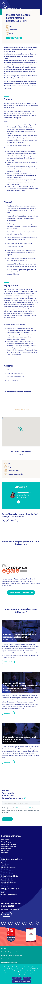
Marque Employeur (7, 842)
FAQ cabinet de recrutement (9, 962)
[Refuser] (41, 966)
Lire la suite (8, 662)
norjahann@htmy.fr (23, 495)
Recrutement (5, 839)
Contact (6, 914)
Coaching (4, 865)
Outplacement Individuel (8, 867)
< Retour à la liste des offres (21, 409)
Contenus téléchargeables (9, 894)
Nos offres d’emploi (7, 880)
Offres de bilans (6, 848)
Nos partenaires (5, 959)
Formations (4, 853)
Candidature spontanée (8, 882)
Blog (2, 892)
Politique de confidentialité (21, 981)
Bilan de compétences (8, 863)
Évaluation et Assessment (9, 844)
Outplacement (5, 850)
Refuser (27, 978)
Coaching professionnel (8, 846)
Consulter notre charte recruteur (21, 592)
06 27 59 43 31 (21, 497)
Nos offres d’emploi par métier (9, 952)
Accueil (3, 948)
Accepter (16, 978)
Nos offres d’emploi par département (11, 955)
